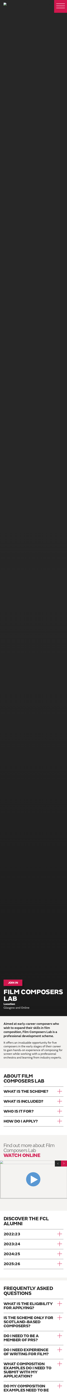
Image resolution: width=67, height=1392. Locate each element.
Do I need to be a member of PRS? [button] (21, 1338)
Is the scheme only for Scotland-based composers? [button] (28, 1322)
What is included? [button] (23, 1101)
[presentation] (58, 1164)
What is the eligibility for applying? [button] (28, 1306)
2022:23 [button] (12, 1234)
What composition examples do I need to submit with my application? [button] (27, 1370)
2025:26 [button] (12, 1264)
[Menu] (60, 6)
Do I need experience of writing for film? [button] (26, 1352)
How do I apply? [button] (21, 1121)
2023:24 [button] (12, 1244)
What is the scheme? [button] (26, 1092)
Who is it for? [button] (19, 1111)
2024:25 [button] (12, 1254)
